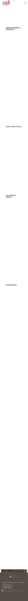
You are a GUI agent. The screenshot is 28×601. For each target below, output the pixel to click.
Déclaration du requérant (11, 227)
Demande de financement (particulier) (14, 219)
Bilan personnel (9, 225)
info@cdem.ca (11, 272)
